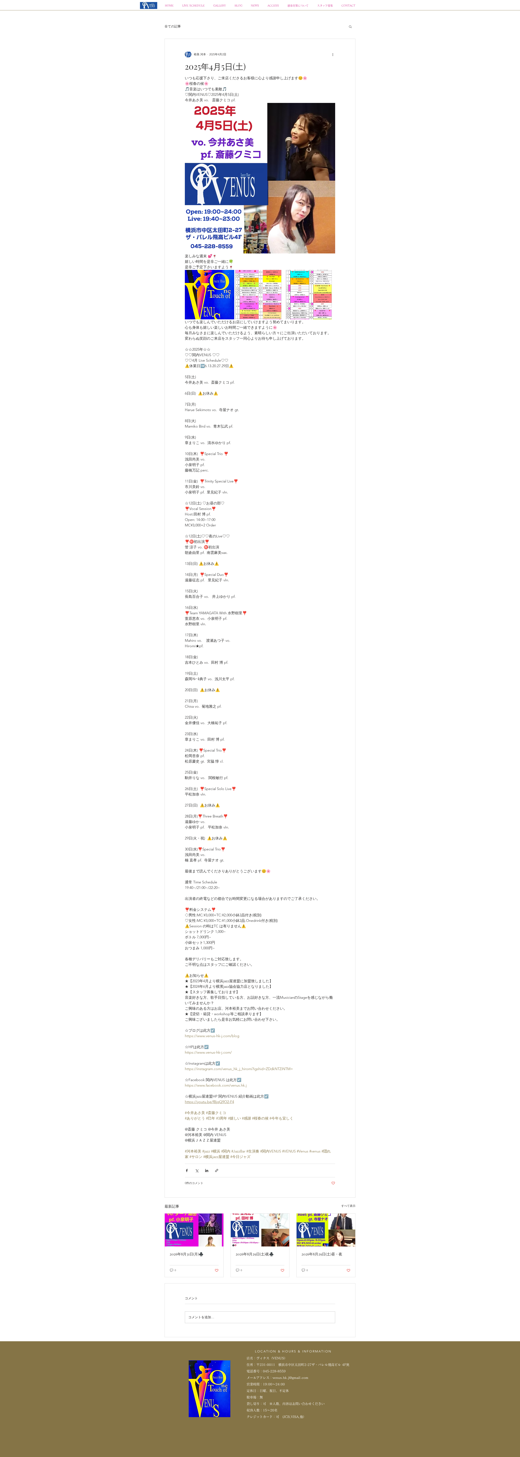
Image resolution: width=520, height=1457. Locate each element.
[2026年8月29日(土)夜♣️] (260, 1230)
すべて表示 (348, 1206)
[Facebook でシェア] (187, 1170)
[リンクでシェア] (217, 1170)
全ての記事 (173, 26)
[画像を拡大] (209, 294)
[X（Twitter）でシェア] (197, 1170)
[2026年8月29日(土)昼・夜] (326, 1230)
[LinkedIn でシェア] (207, 1170)
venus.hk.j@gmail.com (290, 1377)
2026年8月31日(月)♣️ (186, 1254)
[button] (350, 26)
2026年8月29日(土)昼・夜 (321, 1254)
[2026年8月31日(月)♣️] (194, 1230)
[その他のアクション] (332, 54)
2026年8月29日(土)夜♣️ (255, 1254)
